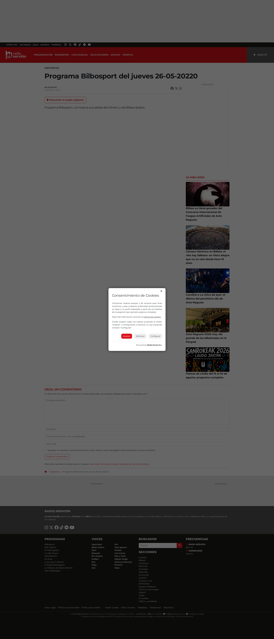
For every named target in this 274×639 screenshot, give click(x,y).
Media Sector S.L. (154, 345)
